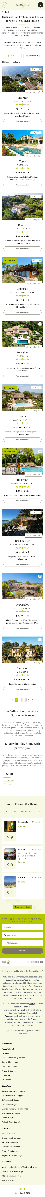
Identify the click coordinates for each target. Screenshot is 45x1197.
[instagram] (20, 1189)
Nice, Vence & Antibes (11, 1113)
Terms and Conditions (11, 1066)
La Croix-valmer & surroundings (15, 1109)
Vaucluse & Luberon (10, 1142)
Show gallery (31, 92)
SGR (18, 1010)
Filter (13, 56)
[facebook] (24, 1189)
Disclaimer (6, 1075)
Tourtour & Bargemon (11, 1147)
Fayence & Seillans (9, 1133)
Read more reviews (22, 907)
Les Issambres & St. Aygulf (12, 1095)
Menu (40, 4)
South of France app (10, 1062)
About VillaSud (8, 1049)
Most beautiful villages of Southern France (19, 1167)
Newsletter (6, 1080)
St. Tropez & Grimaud (10, 1100)
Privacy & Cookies (9, 1071)
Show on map (35, 56)
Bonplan (22, 826)
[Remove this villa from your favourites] (40, 69)
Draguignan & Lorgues (11, 1138)
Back (7, 12)
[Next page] (32, 700)
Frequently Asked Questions (13, 1057)
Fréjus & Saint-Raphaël (11, 1122)
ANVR (31, 1003)
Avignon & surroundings (12, 1155)
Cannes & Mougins (9, 1104)
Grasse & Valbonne (10, 1151)
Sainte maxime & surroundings (14, 1091)
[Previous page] (12, 700)
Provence (7, 784)
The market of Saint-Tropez (13, 1171)
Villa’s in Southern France (12, 1176)
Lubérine (22, 882)
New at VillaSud (8, 1180)
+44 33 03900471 (4, 4)
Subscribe (22, 951)
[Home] (23, 4)
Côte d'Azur (8, 781)
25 (28, 700)
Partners (5, 1053)
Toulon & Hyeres (8, 1117)
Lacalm (21, 862)
